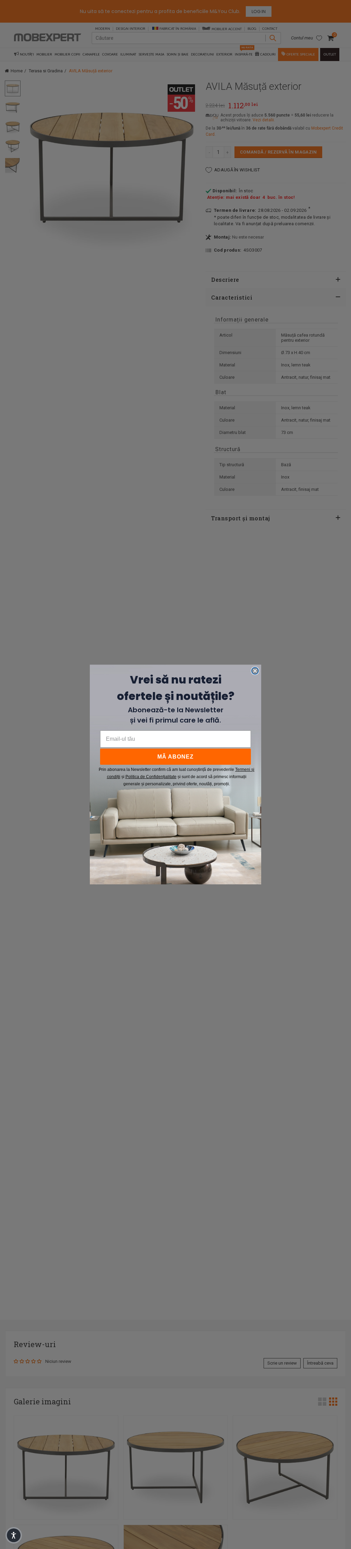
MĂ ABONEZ (175, 757)
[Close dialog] (255, 670)
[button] (13, 1535)
